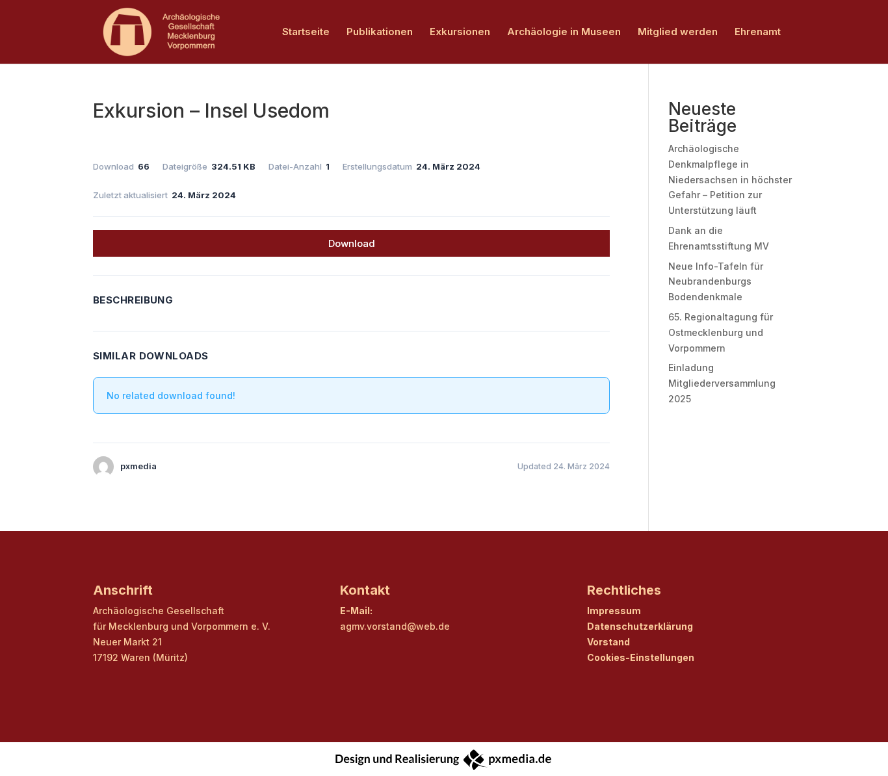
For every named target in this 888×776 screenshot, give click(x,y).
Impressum (614, 610)
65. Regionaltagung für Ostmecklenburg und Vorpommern (720, 332)
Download (351, 243)
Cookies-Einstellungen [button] (640, 657)
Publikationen (379, 32)
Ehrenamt (758, 32)
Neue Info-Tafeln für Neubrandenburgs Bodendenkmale (715, 282)
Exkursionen (460, 32)
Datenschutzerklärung (640, 626)
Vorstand (608, 641)
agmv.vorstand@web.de (395, 626)
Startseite (306, 32)
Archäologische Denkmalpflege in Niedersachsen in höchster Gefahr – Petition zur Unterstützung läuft (730, 179)
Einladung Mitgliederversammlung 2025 (722, 383)
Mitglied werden (678, 32)
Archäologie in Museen (564, 32)
